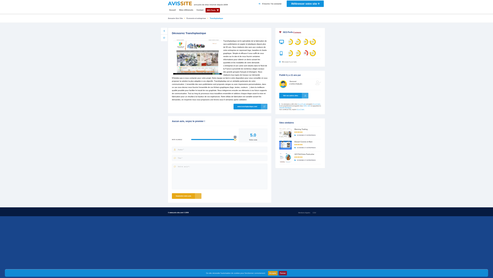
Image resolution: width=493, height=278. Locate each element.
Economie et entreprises (196, 18)
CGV (314, 213)
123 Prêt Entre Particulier (304, 154)
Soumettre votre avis (183, 196)
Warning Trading (301, 129)
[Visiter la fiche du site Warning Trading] (285, 132)
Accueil (172, 10)
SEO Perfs (211, 10)
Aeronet (293, 81)
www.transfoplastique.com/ (247, 106)
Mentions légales (304, 213)
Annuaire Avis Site (175, 18)
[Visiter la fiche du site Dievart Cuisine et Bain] (285, 145)
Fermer (283, 273)
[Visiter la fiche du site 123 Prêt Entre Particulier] (285, 157)
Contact (200, 10)
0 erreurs (297, 32)
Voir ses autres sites (290, 96)
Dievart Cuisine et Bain (303, 142)
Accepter (272, 273)
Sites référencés (186, 10)
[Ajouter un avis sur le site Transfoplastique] (164, 38)
